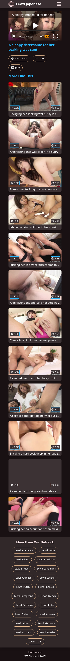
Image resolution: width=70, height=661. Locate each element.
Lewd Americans (24, 550)
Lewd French (48, 596)
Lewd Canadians (46, 568)
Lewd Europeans (23, 596)
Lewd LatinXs (22, 623)
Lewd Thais (35, 641)
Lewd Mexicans (46, 623)
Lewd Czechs (47, 577)
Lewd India (47, 605)
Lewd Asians (22, 559)
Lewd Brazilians (46, 559)
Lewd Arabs (48, 550)
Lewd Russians (23, 632)
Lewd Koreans (47, 614)
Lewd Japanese (28, 4)
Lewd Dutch (23, 586)
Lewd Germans (24, 605)
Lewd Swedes (47, 632)
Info (17, 67)
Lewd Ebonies (46, 586)
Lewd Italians (22, 614)
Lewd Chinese (23, 577)
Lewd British (21, 568)
